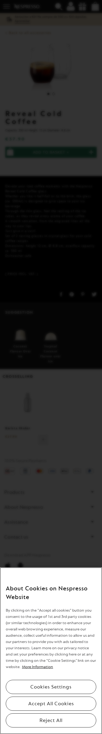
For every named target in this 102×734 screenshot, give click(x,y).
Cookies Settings (51, 687)
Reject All (51, 720)
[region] (51, 650)
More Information (37, 666)
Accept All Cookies (51, 704)
